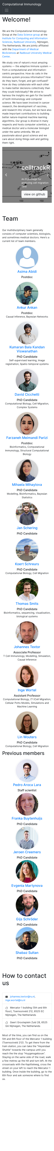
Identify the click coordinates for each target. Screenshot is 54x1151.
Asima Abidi (27, 271)
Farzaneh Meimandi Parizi (27, 438)
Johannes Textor (27, 647)
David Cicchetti (27, 394)
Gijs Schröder (27, 919)
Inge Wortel (27, 690)
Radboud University (25, 41)
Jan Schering (27, 528)
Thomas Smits (27, 603)
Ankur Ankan (27, 307)
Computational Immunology (21, 4)
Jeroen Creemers (27, 852)
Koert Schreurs (27, 564)
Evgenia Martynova (27, 885)
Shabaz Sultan (27, 953)
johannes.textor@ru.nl (22, 996)
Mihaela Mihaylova (27, 484)
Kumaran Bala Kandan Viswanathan (27, 349)
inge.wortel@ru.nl (15, 1000)
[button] (6, 175)
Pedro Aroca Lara (27, 785)
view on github (34, 194)
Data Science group (28, 34)
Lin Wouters (27, 737)
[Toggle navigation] (6, 10)
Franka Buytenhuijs (27, 818)
